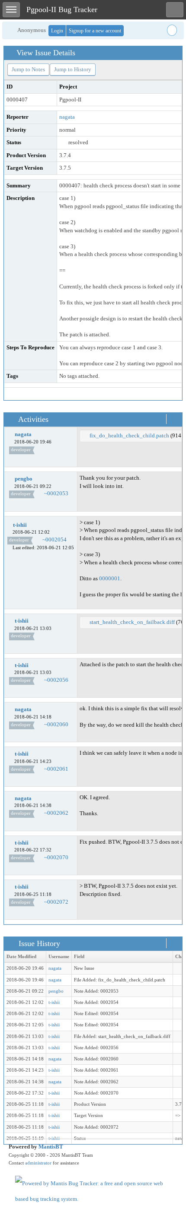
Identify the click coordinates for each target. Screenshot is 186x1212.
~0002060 (56, 724)
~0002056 (56, 680)
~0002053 (56, 493)
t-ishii (20, 525)
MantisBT (50, 1146)
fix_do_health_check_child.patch (129, 435)
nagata (67, 117)
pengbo (23, 478)
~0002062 (56, 813)
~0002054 (54, 539)
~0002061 (56, 769)
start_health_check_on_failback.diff (132, 622)
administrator (38, 1162)
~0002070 (56, 857)
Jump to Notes (28, 69)
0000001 (109, 578)
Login (57, 31)
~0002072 (56, 902)
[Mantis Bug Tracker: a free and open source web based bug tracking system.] (93, 1190)
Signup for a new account (95, 31)
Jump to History (72, 69)
